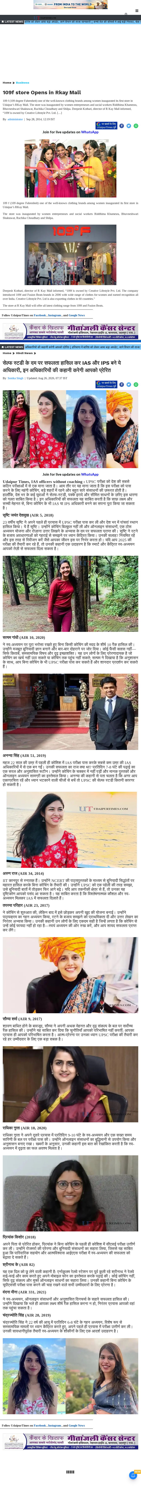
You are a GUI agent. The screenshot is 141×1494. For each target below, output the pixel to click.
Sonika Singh (15, 378)
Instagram (54, 315)
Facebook (40, 315)
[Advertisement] (70, 52)
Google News (77, 315)
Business (22, 82)
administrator (15, 119)
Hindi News (24, 353)
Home (7, 82)
